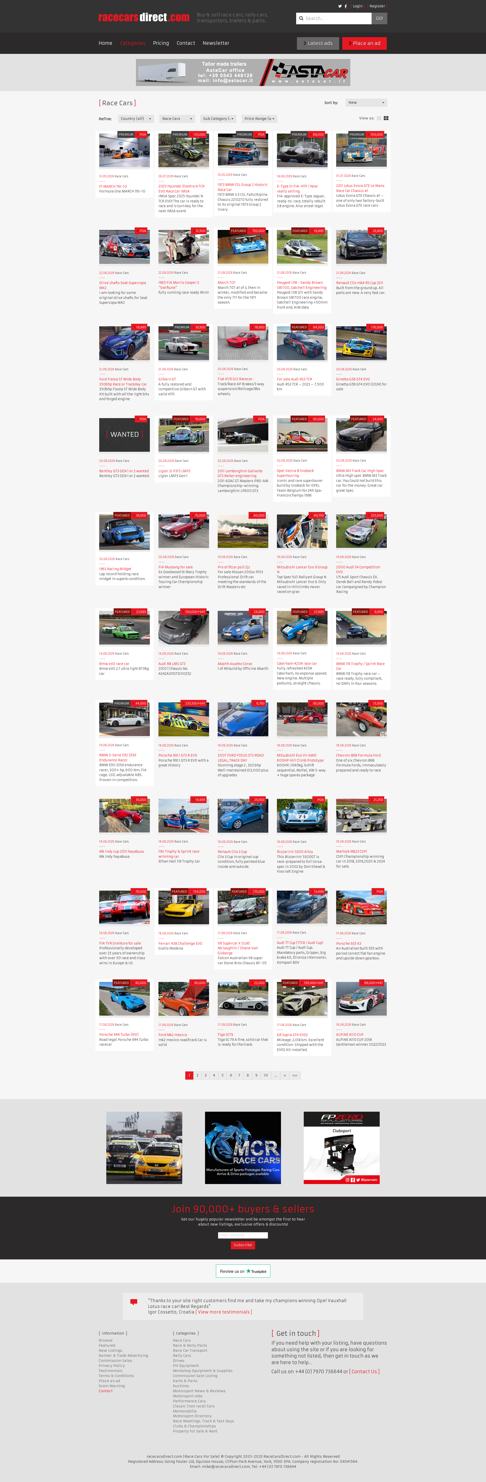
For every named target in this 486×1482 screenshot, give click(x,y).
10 (266, 1075)
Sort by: (331, 102)
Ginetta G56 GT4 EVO (353, 379)
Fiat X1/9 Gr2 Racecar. (235, 379)
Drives (179, 1360)
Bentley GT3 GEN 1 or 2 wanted (124, 471)
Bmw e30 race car (114, 664)
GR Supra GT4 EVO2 (292, 1035)
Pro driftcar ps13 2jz (234, 567)
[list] (379, 118)
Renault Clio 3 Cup (232, 852)
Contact (186, 43)
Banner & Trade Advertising (123, 1355)
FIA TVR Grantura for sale (120, 943)
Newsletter (216, 43)
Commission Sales (115, 1360)
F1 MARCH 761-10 (113, 186)
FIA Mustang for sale (175, 567)
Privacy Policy (112, 1365)
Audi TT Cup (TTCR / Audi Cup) (300, 943)
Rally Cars (182, 1355)
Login (357, 6)
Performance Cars (189, 1401)
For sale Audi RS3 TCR (294, 379)
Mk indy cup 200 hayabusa (121, 851)
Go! (379, 18)
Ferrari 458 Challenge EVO (180, 943)
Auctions (181, 1386)
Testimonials (111, 1370)
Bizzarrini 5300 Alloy (295, 852)
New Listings (110, 1350)
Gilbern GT (167, 379)
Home (105, 43)
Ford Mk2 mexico (172, 1035)
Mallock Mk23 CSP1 (351, 851)
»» (294, 1075)
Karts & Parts (185, 1381)
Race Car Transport (190, 1350)
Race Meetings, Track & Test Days (203, 1421)
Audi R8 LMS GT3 (172, 664)
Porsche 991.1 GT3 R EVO (177, 755)
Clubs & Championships (194, 1426)
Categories (133, 43)
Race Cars (182, 1340)
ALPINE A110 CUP (349, 1035)
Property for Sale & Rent (195, 1431)
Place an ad (366, 43)
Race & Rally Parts (190, 1345)
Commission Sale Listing (195, 1375)
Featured (107, 1345)
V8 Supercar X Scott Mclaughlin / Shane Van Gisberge (238, 948)
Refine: (105, 119)
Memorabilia (185, 1411)
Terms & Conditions (116, 1375)
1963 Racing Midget (115, 569)
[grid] (386, 118)
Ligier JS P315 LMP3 (174, 471)
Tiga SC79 (225, 1035)
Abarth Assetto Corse (235, 664)
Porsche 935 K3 (348, 943)
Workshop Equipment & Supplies (203, 1370)
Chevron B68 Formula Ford (358, 755)
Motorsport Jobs (187, 1396)
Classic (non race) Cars (194, 1406)
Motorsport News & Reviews (199, 1391)
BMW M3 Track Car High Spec (360, 471)
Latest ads (320, 43)
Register (377, 6)
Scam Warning (112, 1386)
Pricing (161, 43)
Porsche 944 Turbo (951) (118, 1035)
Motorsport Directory (192, 1416)
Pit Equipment (186, 1365)
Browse (106, 1340)
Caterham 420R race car (297, 663)
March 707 (226, 283)
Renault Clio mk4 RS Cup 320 (359, 283)
